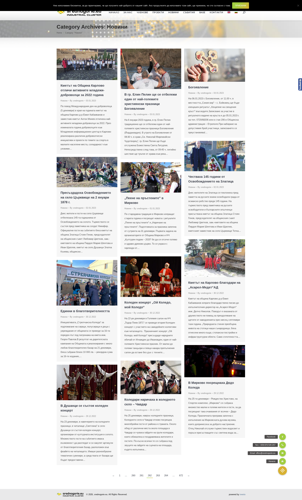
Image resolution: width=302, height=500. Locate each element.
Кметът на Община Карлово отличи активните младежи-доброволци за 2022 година (82, 90)
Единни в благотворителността (85, 311)
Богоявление (198, 87)
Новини (64, 100)
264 (166, 475)
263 (158, 475)
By (77, 100)
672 (181, 475)
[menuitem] (229, 12)
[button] (282, 470)
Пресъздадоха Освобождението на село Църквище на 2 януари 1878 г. (86, 197)
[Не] (298, 5)
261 (141, 475)
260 (133, 475)
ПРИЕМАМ (240, 5)
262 (150, 475)
